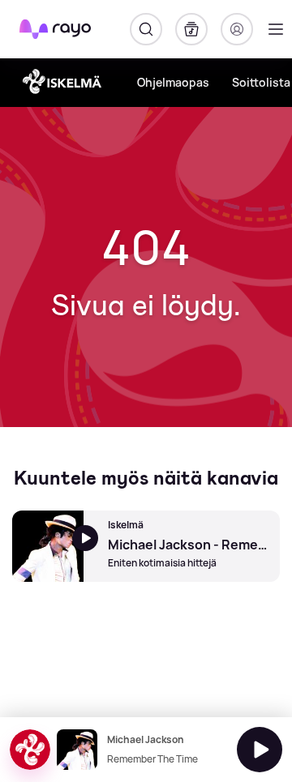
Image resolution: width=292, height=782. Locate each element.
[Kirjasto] (191, 29)
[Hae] (146, 29)
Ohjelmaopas (173, 82)
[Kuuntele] (259, 749)
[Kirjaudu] (237, 29)
